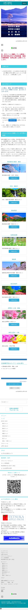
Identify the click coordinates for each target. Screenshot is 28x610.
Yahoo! (3, 589)
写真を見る (14, 178)
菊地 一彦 (10, 601)
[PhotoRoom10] (14, 290)
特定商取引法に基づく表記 (8, 465)
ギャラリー (4, 561)
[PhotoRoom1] (14, 168)
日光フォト (4, 426)
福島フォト (4, 433)
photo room (12, 120)
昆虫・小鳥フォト (6, 441)
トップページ (4, 551)
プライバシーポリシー (7, 460)
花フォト (4, 438)
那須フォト (4, 428)
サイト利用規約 (5, 463)
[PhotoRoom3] (14, 217)
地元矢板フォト (6, 436)
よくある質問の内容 (6, 468)
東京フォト (4, 423)
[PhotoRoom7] (14, 339)
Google (3, 587)
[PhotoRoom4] (14, 241)
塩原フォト (4, 431)
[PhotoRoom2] (14, 192)
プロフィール (4, 443)
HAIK (16, 606)
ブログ (2, 577)
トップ (3, 418)
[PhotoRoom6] (14, 314)
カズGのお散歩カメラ (7, 453)
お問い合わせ (4, 446)
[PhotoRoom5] (14, 266)
